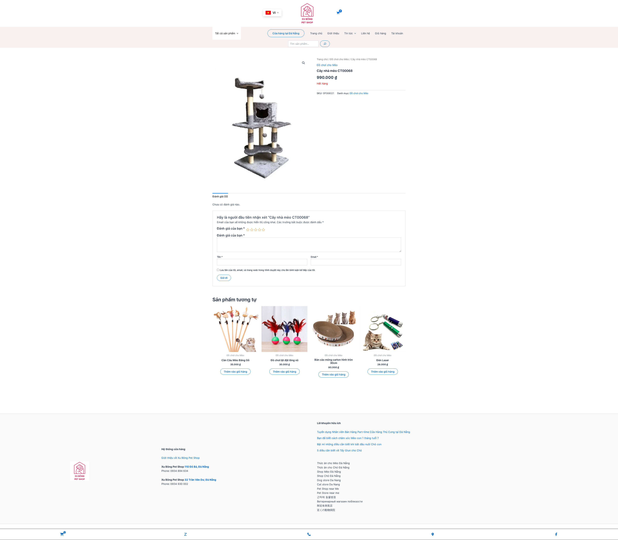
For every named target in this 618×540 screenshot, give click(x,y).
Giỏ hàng (380, 33)
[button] (236, 33)
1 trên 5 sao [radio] (247, 229)
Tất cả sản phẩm (225, 33)
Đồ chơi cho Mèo (339, 59)
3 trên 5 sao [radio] (255, 229)
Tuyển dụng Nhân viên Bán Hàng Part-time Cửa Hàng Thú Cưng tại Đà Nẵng (363, 432)
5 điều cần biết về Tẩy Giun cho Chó (339, 450)
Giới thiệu (333, 33)
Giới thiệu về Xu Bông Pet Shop (180, 457)
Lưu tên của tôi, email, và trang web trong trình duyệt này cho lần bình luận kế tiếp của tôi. (267, 270)
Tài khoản (397, 33)
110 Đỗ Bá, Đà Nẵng (197, 466)
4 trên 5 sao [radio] (259, 229)
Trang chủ (316, 33)
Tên (220, 256)
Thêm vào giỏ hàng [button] (235, 371)
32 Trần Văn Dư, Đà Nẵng (200, 479)
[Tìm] (325, 44)
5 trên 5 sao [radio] (263, 229)
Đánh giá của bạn (231, 228)
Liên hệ (365, 33)
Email (314, 256)
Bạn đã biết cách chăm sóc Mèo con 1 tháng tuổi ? (348, 438)
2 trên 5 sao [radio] (251, 229)
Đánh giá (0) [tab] (220, 196)
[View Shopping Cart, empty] (338, 13)
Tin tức (348, 33)
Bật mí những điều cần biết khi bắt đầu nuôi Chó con (349, 444)
